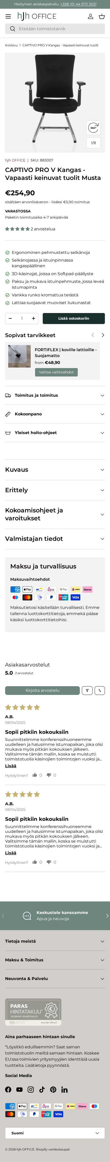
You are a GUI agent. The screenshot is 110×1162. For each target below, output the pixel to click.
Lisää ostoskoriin (73, 318)
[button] (101, 16)
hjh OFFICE (15, 160)
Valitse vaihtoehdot (56, 372)
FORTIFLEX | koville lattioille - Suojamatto (66, 352)
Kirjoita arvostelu (43, 690)
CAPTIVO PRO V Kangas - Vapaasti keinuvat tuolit (60, 45)
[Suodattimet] (87, 690)
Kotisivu (11, 45)
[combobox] (55, 29)
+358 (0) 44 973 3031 (78, 4)
